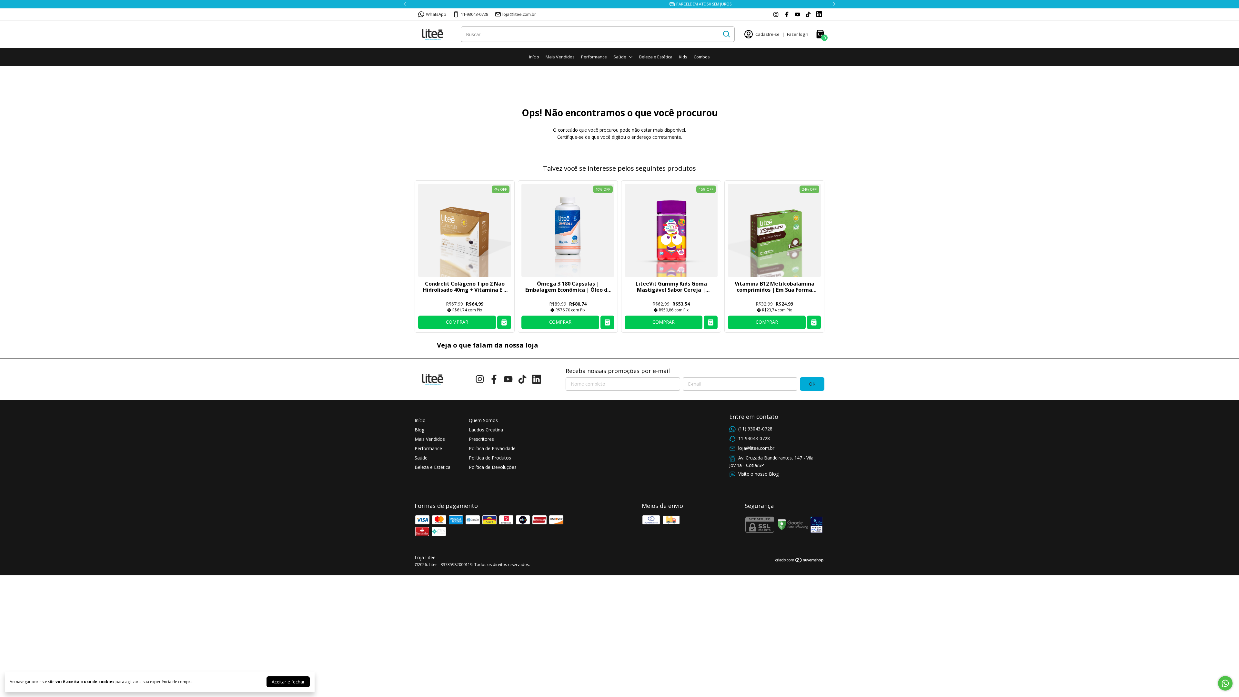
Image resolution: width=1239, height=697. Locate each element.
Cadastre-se (767, 34)
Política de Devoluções (493, 467)
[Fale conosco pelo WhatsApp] (1225, 683)
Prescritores (481, 439)
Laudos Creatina (486, 430)
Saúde (619, 57)
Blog (419, 430)
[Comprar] (504, 322)
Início (534, 57)
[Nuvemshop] (799, 561)
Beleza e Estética (655, 57)
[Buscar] (725, 34)
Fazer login (797, 34)
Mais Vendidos (560, 57)
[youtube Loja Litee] (797, 14)
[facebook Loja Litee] (786, 14)
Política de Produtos (490, 458)
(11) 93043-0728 (755, 429)
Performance (594, 57)
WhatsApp (436, 14)
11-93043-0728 (474, 14)
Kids (683, 57)
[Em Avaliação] (816, 525)
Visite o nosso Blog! (759, 474)
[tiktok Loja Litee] (808, 14)
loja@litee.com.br (519, 14)
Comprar (457, 322)
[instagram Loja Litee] (776, 14)
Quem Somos (483, 420)
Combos (702, 57)
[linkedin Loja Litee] (819, 14)
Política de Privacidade (492, 448)
